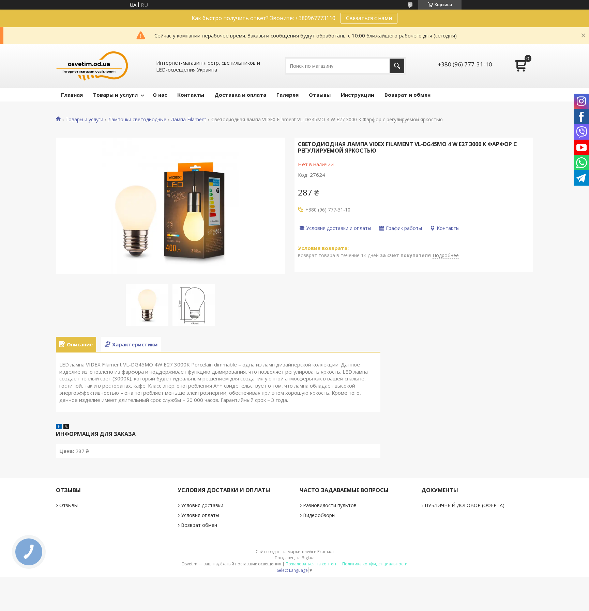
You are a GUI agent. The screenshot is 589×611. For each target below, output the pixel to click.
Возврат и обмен (407, 94)
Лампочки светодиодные (137, 119)
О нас (160, 94)
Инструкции (357, 94)
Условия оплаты (200, 515)
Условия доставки (202, 505)
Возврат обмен (199, 525)
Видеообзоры (319, 515)
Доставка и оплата (240, 94)
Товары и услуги (115, 94)
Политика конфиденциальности (375, 564)
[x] (66, 427)
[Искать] (397, 66)
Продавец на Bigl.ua (295, 558)
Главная (72, 94)
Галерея (287, 94)
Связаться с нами (369, 18)
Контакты (190, 94)
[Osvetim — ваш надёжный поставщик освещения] (92, 66)
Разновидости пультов (330, 505)
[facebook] (59, 427)
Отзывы (320, 94)
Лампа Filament (188, 119)
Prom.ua (325, 551)
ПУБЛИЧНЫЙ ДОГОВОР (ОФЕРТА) (464, 505)
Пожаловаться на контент (312, 564)
